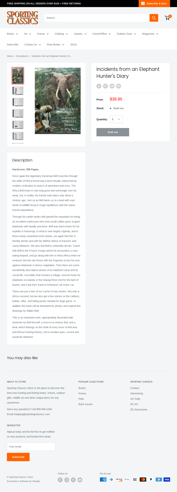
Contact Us (30, 44)
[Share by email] (118, 86)
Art (25, 33)
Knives (41, 33)
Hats (81, 398)
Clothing (59, 33)
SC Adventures (138, 409)
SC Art (134, 404)
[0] (167, 18)
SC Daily (135, 398)
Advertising (136, 393)
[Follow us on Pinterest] (73, 479)
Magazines (148, 33)
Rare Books (53, 44)
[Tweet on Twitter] (112, 86)
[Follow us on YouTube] (79, 479)
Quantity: (102, 119)
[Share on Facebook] (98, 86)
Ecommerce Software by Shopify (23, 481)
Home (10, 56)
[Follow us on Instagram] (66, 479)
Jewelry (78, 33)
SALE (73, 44)
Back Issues (85, 404)
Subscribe (12, 44)
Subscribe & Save (157, 3)
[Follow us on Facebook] (60, 479)
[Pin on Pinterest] (105, 86)
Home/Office (99, 33)
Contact (134, 387)
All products (22, 56)
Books (10, 33)
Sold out (113, 132)
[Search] (154, 18)
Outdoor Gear (124, 33)
